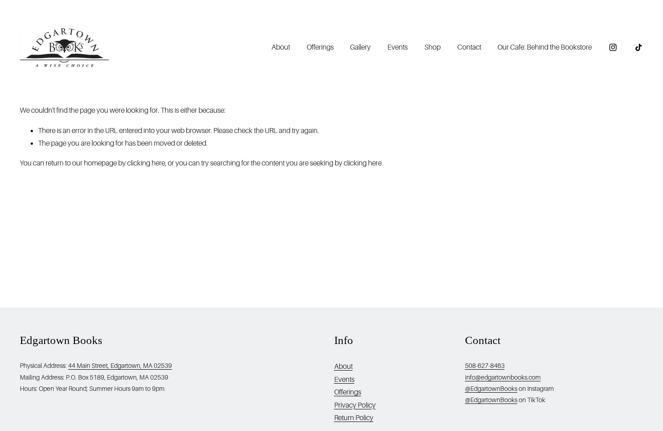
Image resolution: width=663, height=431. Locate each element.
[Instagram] (612, 47)
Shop (432, 47)
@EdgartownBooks (491, 388)
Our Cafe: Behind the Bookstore (544, 47)
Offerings (320, 47)
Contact (469, 47)
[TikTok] (638, 47)
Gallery (360, 47)
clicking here (146, 163)
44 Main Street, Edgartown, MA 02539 (120, 365)
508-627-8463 (485, 365)
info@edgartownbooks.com (503, 377)
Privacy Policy (355, 405)
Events (397, 47)
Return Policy (353, 418)
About (343, 366)
